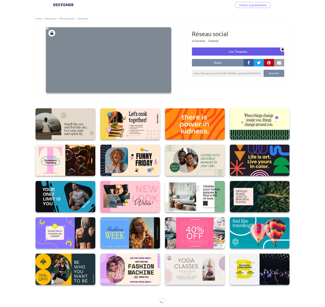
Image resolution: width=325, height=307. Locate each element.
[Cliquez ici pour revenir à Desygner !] (63, 7)
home (39, 18)
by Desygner (198, 40)
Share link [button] (274, 73)
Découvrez (50, 18)
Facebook (83, 18)
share (218, 63)
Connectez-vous (219, 5)
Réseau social (67, 18)
